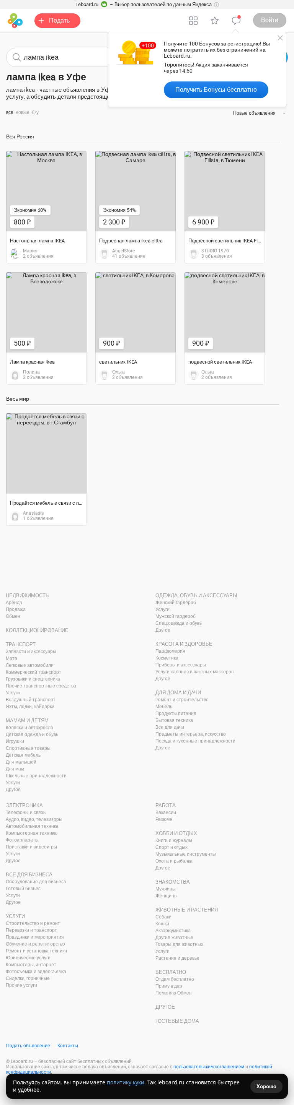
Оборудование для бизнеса (36, 881)
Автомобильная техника (32, 826)
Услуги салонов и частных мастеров (194, 671)
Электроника (24, 805)
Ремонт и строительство (182, 699)
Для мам (15, 769)
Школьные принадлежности (36, 775)
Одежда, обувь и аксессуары (196, 595)
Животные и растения (186, 910)
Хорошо (266, 1086)
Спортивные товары (28, 748)
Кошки (162, 923)
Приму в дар (168, 986)
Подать (59, 20)
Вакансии (165, 812)
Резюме (163, 819)
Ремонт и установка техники (36, 951)
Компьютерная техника (31, 833)
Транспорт (21, 644)
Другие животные (174, 937)
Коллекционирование (37, 630)
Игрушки (15, 741)
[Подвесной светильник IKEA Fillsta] (225, 191)
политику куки (125, 1082)
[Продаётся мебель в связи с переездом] (46, 453)
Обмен (13, 616)
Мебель (163, 706)
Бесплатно (170, 972)
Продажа (16, 609)
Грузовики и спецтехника (33, 679)
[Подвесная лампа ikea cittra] (135, 191)
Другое (13, 789)
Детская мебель (23, 755)
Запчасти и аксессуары (31, 651)
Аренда (14, 602)
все (9, 112)
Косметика (166, 658)
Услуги (13, 693)
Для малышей (21, 762)
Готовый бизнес (23, 888)
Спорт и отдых (171, 847)
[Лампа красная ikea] (46, 312)
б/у (35, 112)
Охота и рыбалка (174, 861)
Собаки (163, 917)
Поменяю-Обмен (173, 993)
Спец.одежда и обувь (178, 623)
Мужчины (165, 889)
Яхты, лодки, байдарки (30, 706)
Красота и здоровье (183, 644)
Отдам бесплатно (174, 979)
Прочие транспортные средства (41, 686)
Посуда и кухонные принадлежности (195, 741)
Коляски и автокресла (29, 727)
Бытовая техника (174, 720)
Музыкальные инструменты (185, 854)
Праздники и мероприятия (35, 937)
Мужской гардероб (175, 616)
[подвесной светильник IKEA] (225, 312)
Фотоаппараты (22, 840)
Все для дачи (169, 727)
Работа (165, 805)
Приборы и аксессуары (180, 665)
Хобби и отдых (176, 833)
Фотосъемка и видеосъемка (36, 971)
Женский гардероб (175, 602)
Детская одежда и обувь (32, 734)
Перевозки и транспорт (31, 930)
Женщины (166, 896)
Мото (11, 658)
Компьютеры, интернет (31, 964)
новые (22, 112)
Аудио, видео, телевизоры (34, 819)
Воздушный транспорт (31, 699)
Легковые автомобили (30, 665)
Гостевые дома (177, 1021)
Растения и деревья (177, 958)
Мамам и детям (27, 720)
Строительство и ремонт (33, 923)
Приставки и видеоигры (31, 847)
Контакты (67, 1045)
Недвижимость (27, 595)
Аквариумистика (173, 930)
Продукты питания (175, 713)
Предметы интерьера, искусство (190, 734)
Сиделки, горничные (28, 978)
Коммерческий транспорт (33, 672)
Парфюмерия (170, 651)
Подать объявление (28, 1045)
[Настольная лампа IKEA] (46, 191)
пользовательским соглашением (208, 1066)
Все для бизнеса (29, 874)
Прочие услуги (21, 985)
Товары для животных (179, 944)
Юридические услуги (28, 957)
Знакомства (172, 882)
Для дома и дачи (178, 693)
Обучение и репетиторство (35, 944)
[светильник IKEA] (135, 312)
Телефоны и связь (26, 812)
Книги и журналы (173, 840)
